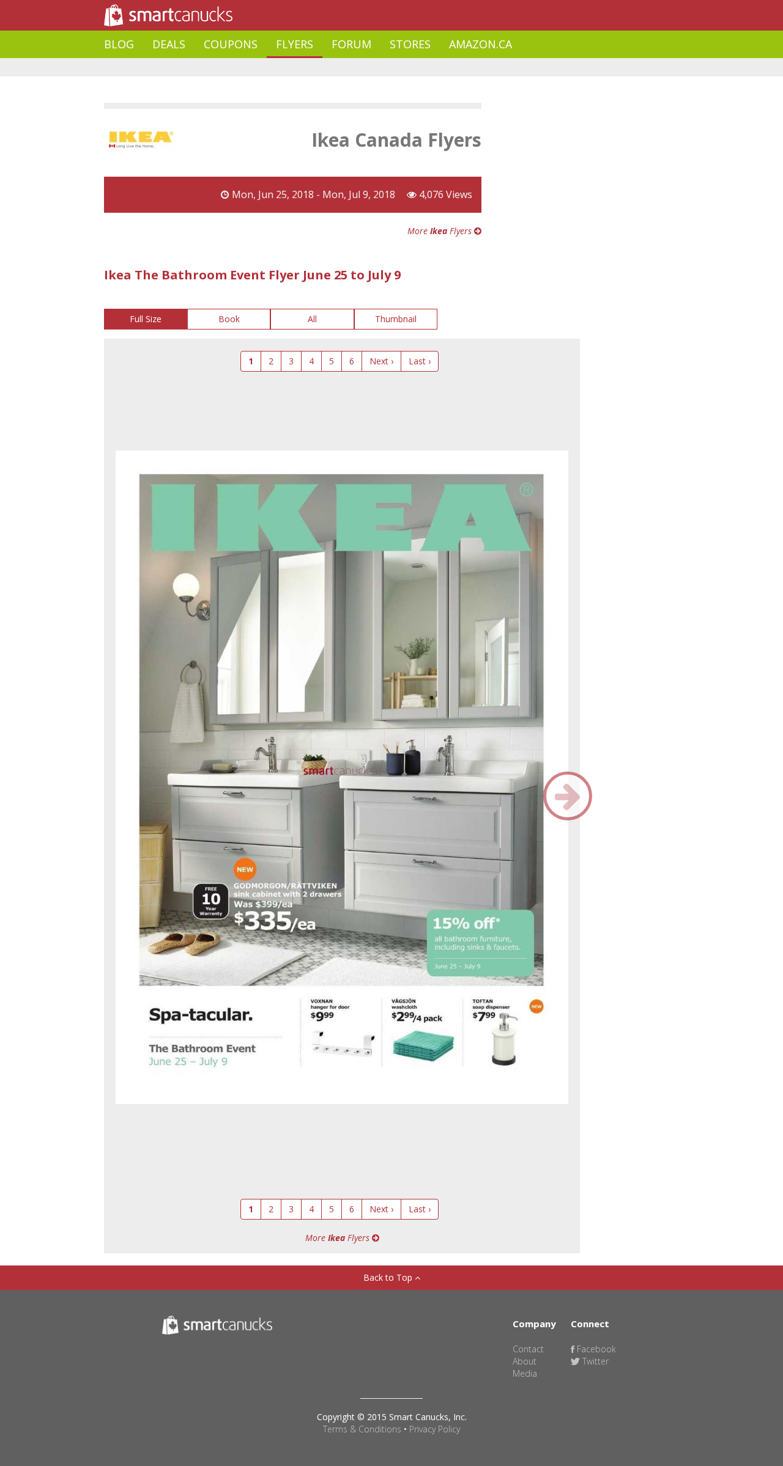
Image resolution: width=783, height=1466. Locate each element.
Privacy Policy (434, 1429)
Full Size (145, 319)
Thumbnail (396, 319)
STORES (410, 44)
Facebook (595, 1349)
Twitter (594, 1361)
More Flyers (440, 231)
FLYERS (294, 44)
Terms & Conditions (362, 1429)
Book (229, 319)
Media (525, 1373)
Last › (420, 361)
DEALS (168, 44)
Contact (528, 1349)
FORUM (351, 44)
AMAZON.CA (480, 44)
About (524, 1361)
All (312, 319)
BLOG (119, 44)
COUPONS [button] (231, 44)
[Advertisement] (326, 67)
